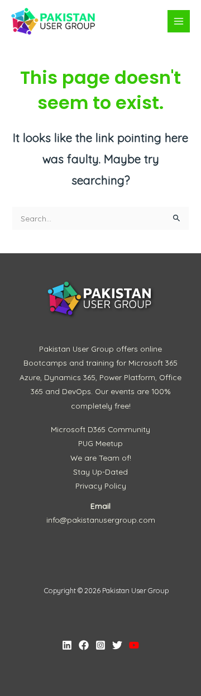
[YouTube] (134, 645)
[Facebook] (84, 645)
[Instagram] (100, 645)
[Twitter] (117, 645)
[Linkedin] (67, 645)
